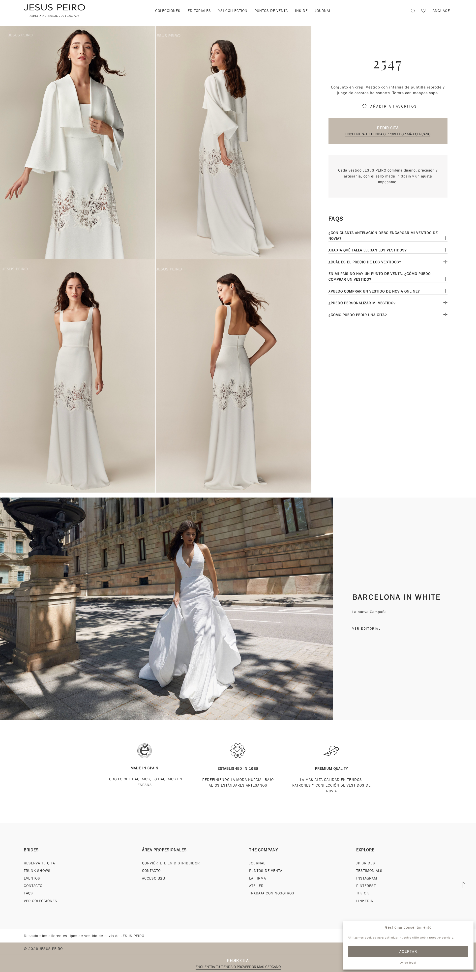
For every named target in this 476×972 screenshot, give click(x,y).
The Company (263, 850)
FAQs (28, 893)
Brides (31, 850)
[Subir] (463, 885)
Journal (323, 10)
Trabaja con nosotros (271, 893)
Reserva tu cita (39, 863)
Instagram (366, 878)
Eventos (32, 878)
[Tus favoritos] (423, 11)
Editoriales (199, 10)
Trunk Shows (37, 870)
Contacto (33, 885)
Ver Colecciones (40, 900)
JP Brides (365, 863)
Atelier (256, 885)
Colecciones (167, 10)
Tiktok (362, 893)
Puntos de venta (271, 10)
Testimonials (369, 870)
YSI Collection (232, 10)
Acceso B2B (153, 878)
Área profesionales (164, 850)
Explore (365, 850)
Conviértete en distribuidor (171, 863)
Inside (301, 10)
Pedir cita (388, 127)
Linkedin (365, 900)
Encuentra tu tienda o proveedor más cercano (387, 134)
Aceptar (408, 951)
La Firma (257, 878)
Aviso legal (408, 963)
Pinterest (366, 885)
